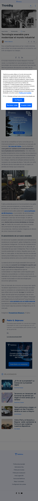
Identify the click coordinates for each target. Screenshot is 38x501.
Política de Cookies (25, 93)
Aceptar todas (26, 105)
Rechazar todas (12, 105)
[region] (19, 90)
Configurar (18, 100)
